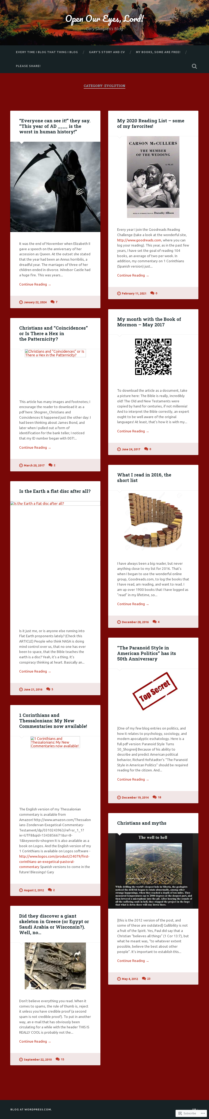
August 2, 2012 (34, 890)
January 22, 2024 (35, 302)
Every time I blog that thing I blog (47, 52)
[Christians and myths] (153, 871)
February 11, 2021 (134, 293)
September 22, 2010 (38, 1059)
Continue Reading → (35, 284)
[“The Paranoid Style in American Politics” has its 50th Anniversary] (153, 693)
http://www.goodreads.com (139, 240)
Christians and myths (141, 823)
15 (62, 1059)
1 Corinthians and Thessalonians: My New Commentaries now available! (53, 720)
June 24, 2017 (131, 449)
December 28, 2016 (135, 622)
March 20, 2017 (34, 465)
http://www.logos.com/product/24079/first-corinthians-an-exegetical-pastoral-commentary (54, 861)
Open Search (194, 66)
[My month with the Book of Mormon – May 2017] (153, 357)
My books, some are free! (158, 52)
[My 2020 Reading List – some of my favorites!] (153, 177)
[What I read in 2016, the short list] (153, 521)
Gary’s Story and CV (107, 52)
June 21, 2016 (33, 689)
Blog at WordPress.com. (31, 1109)
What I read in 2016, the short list (144, 477)
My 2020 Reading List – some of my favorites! (150, 123)
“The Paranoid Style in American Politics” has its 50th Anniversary (146, 653)
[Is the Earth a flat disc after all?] (55, 560)
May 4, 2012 (130, 979)
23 (148, 978)
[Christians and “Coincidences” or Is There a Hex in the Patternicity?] (55, 369)
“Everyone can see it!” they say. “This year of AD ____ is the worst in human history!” (54, 126)
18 (159, 797)
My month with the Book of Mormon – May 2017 (149, 322)
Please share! (28, 66)
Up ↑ (195, 1109)
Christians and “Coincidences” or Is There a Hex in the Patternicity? (53, 333)
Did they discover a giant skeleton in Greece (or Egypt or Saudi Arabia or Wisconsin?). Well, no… (54, 924)
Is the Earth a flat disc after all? (55, 491)
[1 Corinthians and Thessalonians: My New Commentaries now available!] (55, 767)
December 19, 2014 (135, 797)
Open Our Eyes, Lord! (104, 18)
